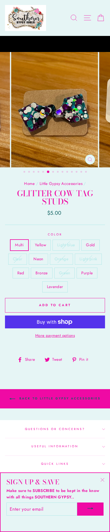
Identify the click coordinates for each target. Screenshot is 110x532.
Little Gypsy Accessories (61, 183)
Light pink (88, 259)
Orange (61, 259)
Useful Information (54, 446)
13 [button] (81, 172)
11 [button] (72, 172)
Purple (87, 273)
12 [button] (77, 172)
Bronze (41, 273)
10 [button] (67, 172)
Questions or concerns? (55, 429)
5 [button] (43, 172)
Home (29, 183)
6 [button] (48, 172)
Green (64, 273)
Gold (90, 245)
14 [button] (86, 172)
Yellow (40, 245)
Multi (19, 245)
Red (20, 273)
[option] (55, 44)
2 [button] (29, 172)
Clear (18, 259)
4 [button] (39, 172)
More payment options (55, 335)
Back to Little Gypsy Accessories (59, 398)
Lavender (55, 287)
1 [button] (24, 172)
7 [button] (53, 172)
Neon (38, 259)
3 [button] (34, 172)
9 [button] (63, 172)
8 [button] (58, 172)
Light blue (66, 245)
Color (55, 234)
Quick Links (55, 464)
